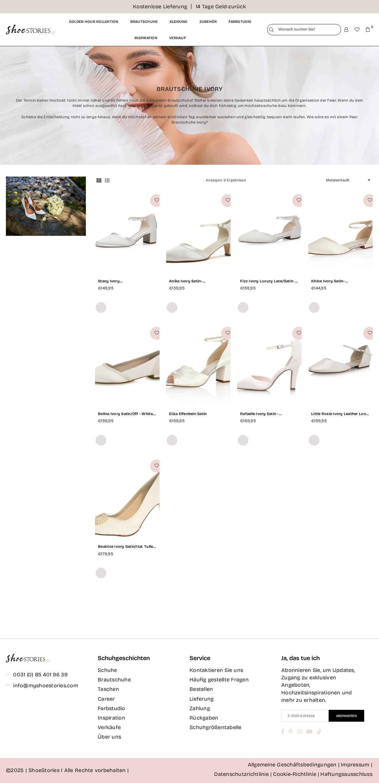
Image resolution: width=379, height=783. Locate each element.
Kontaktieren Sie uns (216, 670)
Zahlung (200, 708)
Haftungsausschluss (346, 774)
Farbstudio (240, 22)
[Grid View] (99, 180)
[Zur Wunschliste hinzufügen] (156, 200)
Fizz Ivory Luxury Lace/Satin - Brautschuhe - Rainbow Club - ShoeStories (268, 281)
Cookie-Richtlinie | (296, 774)
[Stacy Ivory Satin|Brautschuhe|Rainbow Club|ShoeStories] (127, 232)
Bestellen (201, 689)
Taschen (108, 689)
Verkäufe (109, 727)
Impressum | (356, 764)
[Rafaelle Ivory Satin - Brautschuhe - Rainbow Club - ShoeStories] (269, 365)
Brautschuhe (144, 22)
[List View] (107, 180)
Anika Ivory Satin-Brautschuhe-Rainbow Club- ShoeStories (196, 281)
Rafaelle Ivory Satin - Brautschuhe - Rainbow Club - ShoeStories (268, 414)
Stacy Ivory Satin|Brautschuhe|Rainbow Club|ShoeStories (124, 281)
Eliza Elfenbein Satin (188, 413)
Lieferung (201, 699)
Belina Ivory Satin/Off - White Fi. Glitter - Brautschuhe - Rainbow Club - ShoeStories (125, 414)
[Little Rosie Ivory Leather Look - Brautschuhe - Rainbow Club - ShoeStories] (340, 365)
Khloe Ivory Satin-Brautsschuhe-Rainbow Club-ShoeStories (339, 281)
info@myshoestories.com (45, 685)
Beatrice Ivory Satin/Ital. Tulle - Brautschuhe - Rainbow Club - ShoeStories (126, 546)
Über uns (109, 737)
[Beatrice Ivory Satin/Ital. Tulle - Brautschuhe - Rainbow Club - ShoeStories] (127, 497)
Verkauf (177, 38)
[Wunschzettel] (357, 29)
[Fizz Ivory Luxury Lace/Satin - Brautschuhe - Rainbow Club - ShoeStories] (269, 232)
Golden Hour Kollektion (93, 22)
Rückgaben (204, 718)
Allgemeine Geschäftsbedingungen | (294, 764)
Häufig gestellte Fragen (219, 679)
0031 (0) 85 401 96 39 (40, 674)
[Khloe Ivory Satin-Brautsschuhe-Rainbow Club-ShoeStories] (340, 232)
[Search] (271, 29)
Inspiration (145, 38)
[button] (367, 29)
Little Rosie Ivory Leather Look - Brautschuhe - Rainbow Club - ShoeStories (339, 414)
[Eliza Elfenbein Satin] (198, 365)
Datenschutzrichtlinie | (243, 774)
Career (106, 699)
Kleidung (179, 22)
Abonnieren (346, 716)
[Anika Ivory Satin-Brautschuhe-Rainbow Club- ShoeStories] (198, 232)
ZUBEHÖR (208, 22)
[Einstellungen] (346, 29)
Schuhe (107, 670)
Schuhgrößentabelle (216, 727)
